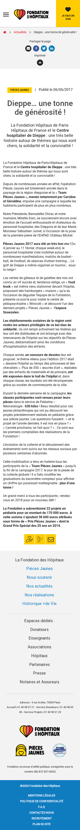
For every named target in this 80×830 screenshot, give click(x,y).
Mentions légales (41, 795)
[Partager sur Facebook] (36, 48)
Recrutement (42, 818)
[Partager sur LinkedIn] (51, 48)
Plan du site (42, 824)
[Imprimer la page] (40, 62)
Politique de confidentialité (41, 801)
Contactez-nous (41, 812)
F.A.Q (41, 807)
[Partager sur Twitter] (44, 48)
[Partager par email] (29, 48)
